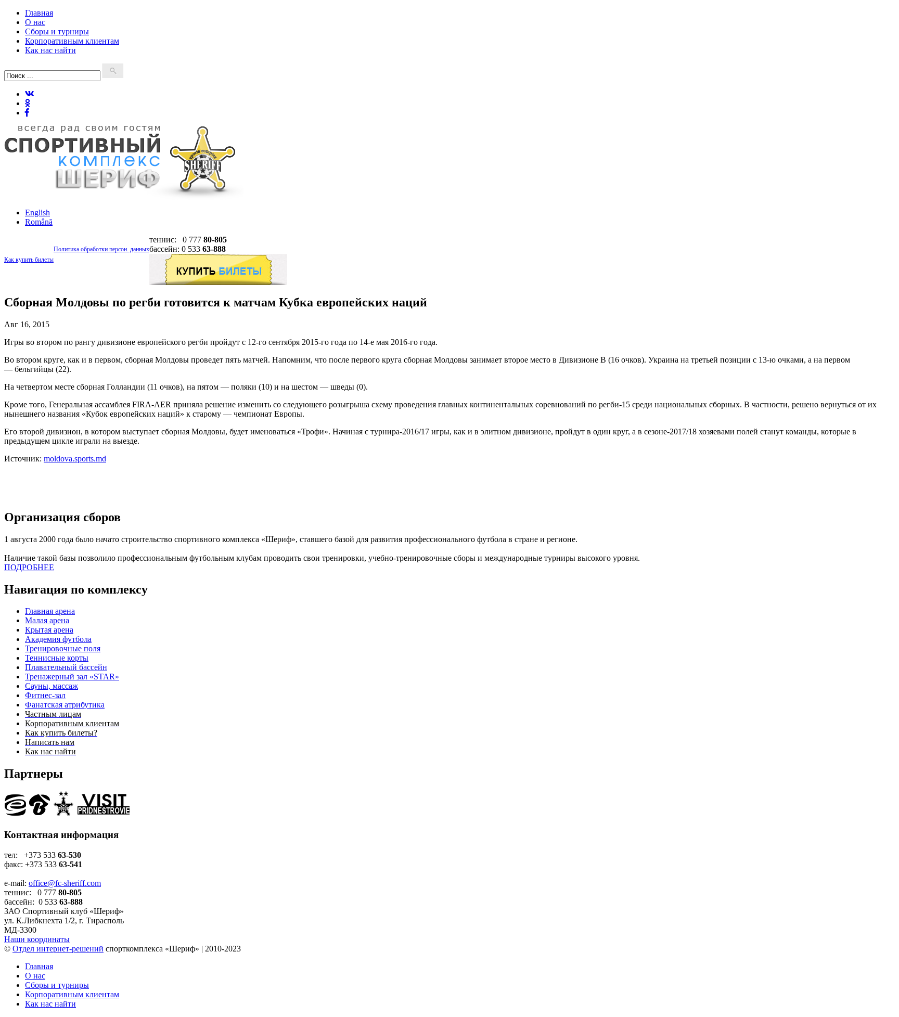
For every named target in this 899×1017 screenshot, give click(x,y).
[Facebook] (27, 112)
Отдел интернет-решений (58, 948)
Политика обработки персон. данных (101, 249)
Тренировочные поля (62, 648)
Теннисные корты (56, 657)
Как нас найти (50, 50)
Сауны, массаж (51, 685)
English (37, 212)
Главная (39, 12)
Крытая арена (49, 629)
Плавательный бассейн (66, 667)
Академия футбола (58, 639)
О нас (35, 22)
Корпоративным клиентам (72, 40)
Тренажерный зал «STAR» (72, 676)
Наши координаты (37, 939)
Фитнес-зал (45, 695)
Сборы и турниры (57, 31)
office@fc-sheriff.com (65, 883)
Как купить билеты (29, 259)
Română (39, 221)
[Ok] (27, 103)
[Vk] (29, 93)
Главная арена (50, 611)
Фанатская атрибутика (65, 704)
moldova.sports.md (75, 458)
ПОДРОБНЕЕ (29, 567)
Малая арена (47, 620)
